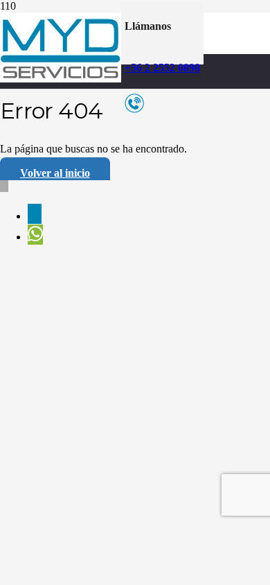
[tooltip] (35, 214)
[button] (4, 186)
